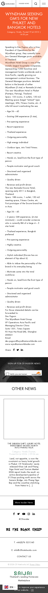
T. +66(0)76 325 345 (24, 542)
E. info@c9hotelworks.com (24, 550)
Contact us (24, 556)
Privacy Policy (35, 564)
